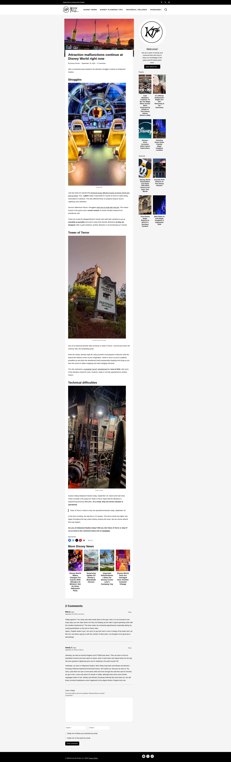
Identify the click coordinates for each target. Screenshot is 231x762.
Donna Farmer (75, 63)
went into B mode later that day (108, 207)
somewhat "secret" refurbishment (96, 369)
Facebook (106, 531)
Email (92, 728)
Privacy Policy (93, 758)
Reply (129, 612)
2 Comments (101, 63)
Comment (69, 695)
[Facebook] (161, 2)
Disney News (90, 10)
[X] (165, 2)
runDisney (156, 10)
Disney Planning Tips (111, 10)
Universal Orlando (136, 10)
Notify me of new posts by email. (79, 738)
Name (68, 728)
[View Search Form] (166, 9)
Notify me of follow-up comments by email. (82, 733)
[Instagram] (169, 2)
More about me (151, 67)
